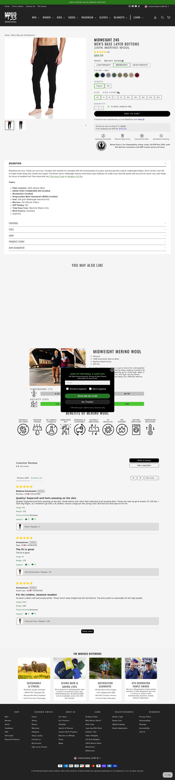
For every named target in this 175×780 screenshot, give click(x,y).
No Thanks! (87, 401)
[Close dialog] (112, 370)
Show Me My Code (87, 395)
